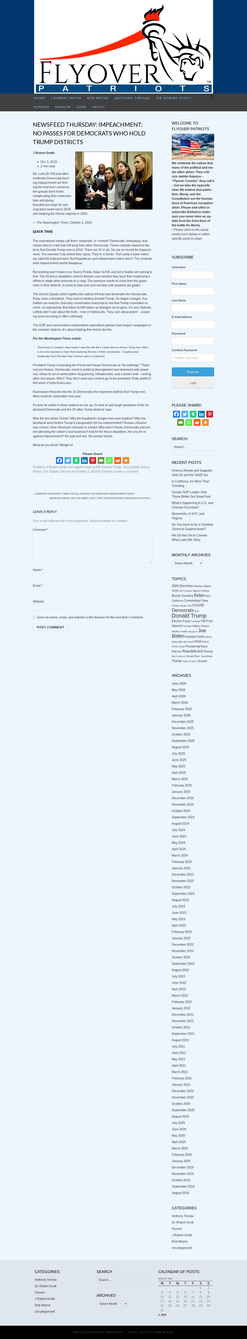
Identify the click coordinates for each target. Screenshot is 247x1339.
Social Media (206, 656)
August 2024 (180, 823)
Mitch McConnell (186, 642)
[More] (126, 460)
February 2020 (182, 1154)
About (98, 107)
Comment (40, 529)
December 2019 (183, 1167)
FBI (203, 621)
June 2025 (179, 760)
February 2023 (182, 931)
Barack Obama (201, 590)
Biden (199, 595)
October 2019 (181, 1180)
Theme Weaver (163, 1332)
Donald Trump (111, 467)
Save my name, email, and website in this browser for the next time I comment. (90, 617)
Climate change (179, 605)
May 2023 (178, 919)
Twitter (185, 661)
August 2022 (180, 970)
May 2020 (178, 1135)
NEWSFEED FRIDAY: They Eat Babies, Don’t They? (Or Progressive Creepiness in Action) (101, 498)
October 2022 (181, 957)
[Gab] (76, 460)
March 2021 (180, 1072)
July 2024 (178, 830)
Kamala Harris (195, 636)
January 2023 (181, 938)
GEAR (81, 107)
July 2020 (178, 1122)
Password (178, 333)
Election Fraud (181, 621)
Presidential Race (196, 646)
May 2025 (178, 766)
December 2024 (183, 798)
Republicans (192, 651)
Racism (177, 651)
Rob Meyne (98, 98)
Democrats (183, 610)
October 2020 (181, 1103)
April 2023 (179, 925)
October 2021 (181, 1027)
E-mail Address (182, 317)
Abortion (198, 586)
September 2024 (183, 817)
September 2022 (183, 963)
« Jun (162, 1314)
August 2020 (180, 1116)
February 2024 (182, 861)
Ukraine (65, 471)
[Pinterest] (92, 460)
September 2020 (183, 1110)
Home (39, 98)
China (204, 600)
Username (178, 267)
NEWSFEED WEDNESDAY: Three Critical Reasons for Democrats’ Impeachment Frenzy (84, 494)
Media (174, 642)
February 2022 (182, 1001)
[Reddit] (117, 460)
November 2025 (183, 728)
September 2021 (183, 1033)
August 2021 (180, 1040)
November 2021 (183, 1021)
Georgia (187, 626)
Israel (184, 631)
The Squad (50, 471)
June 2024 (179, 836)
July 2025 (178, 753)
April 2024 (179, 849)
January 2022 (181, 1008)
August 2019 (180, 1192)
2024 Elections (182, 586)
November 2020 (183, 1097)
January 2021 (181, 1084)
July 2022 (178, 976)
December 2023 (183, 874)
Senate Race (193, 656)
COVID (198, 605)
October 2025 (181, 734)
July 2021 (178, 1046)
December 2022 (183, 944)
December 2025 (183, 721)
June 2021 (179, 1052)
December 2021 (183, 1014)
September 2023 (183, 893)
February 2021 (182, 1078)
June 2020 (179, 1129)
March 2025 (180, 779)
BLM (208, 596)
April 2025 (179, 772)
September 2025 (183, 740)
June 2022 (179, 982)
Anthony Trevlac (133, 98)
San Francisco (178, 656)
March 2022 (180, 995)
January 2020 (181, 1161)
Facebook (195, 621)
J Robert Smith (66, 98)
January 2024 (181, 868)
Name (38, 569)
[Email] (101, 460)
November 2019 (183, 1173)
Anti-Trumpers (186, 591)
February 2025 (182, 785)
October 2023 (181, 887)
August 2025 (180, 747)
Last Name (179, 300)
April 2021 (179, 1065)
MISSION (63, 107)
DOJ (197, 611)
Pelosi (182, 646)
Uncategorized (182, 1247)
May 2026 (178, 689)
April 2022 (179, 989)
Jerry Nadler (131, 467)
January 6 (192, 631)
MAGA (209, 637)
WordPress (114, 1332)
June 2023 (179, 912)
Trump (177, 661)
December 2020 (183, 1091)
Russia (208, 651)
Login (193, 383)
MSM (197, 641)
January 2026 (181, 715)
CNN (189, 605)
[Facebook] (59, 460)
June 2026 (179, 683)
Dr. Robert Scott (174, 98)
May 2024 (178, 842)
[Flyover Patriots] (123, 47)
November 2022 (183, 951)
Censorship (192, 600)
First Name (179, 283)
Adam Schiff (92, 467)
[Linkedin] (84, 460)
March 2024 (180, 855)
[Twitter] (68, 460)
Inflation (176, 631)
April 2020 (179, 1142)
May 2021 (178, 1059)
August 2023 (180, 900)
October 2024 (181, 810)
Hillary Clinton (200, 626)
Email (38, 585)
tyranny (192, 661)
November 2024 (183, 804)
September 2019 (183, 1186)
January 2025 (181, 791)
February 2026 (182, 709)
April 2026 (179, 696)
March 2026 (180, 702)
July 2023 (178, 906)
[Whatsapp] (109, 460)
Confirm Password (184, 350)
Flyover (41, 107)
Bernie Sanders (182, 595)
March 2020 (180, 1148)
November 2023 (183, 881)
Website (38, 601)
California (177, 600)
